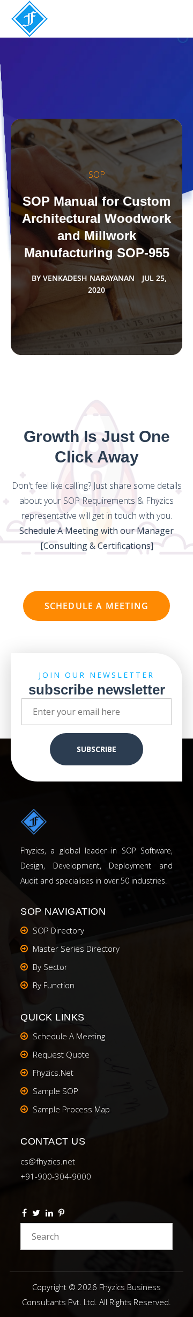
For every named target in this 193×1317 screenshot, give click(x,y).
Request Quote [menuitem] (61, 1054)
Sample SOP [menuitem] (55, 1091)
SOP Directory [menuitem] (58, 930)
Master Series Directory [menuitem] (76, 948)
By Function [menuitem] (54, 985)
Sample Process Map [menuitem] (71, 1109)
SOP (96, 174)
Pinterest (61, 1214)
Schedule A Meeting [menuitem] (69, 1036)
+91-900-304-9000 (55, 1176)
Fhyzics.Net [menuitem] (53, 1072)
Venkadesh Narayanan (89, 278)
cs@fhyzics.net (47, 1161)
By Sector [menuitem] (50, 966)
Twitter (36, 1214)
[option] (96, 237)
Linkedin (49, 1214)
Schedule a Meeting (96, 606)
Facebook (24, 1214)
